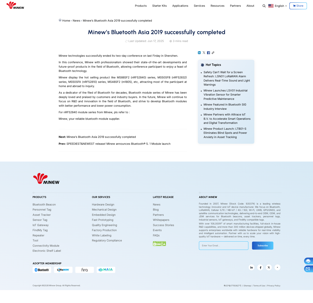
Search (264, 5)
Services (199, 5)
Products (141, 5)
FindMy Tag (40, 230)
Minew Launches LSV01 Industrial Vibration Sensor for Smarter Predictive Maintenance (225, 94)
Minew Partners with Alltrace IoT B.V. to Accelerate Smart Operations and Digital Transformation (227, 118)
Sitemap (247, 285)
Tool (35, 240)
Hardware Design (103, 204)
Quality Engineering (104, 225)
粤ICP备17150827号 (232, 285)
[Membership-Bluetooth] (42, 270)
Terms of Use (259, 285)
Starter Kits (159, 5)
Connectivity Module (46, 245)
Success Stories (163, 225)
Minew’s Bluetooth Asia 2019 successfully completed (117, 20)
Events (157, 230)
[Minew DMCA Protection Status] (159, 243)
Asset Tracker (42, 214)
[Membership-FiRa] (84, 270)
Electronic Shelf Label (47, 250)
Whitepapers (161, 219)
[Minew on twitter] (268, 267)
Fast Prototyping (102, 219)
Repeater (38, 235)
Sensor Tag (40, 219)
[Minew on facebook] (260, 267)
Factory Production (104, 230)
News (76, 20)
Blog (156, 209)
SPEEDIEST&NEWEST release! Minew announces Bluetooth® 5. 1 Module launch (119, 143)
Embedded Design (104, 214)
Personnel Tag (42, 209)
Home (66, 20)
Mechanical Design (104, 209)
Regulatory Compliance (107, 240)
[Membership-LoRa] (63, 270)
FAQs (156, 235)
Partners (235, 5)
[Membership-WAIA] (106, 270)
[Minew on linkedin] (251, 267)
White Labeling (101, 235)
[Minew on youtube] (277, 267)
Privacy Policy (273, 285)
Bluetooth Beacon (44, 204)
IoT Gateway (41, 225)
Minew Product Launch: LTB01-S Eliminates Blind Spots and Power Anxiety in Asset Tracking (225, 133)
